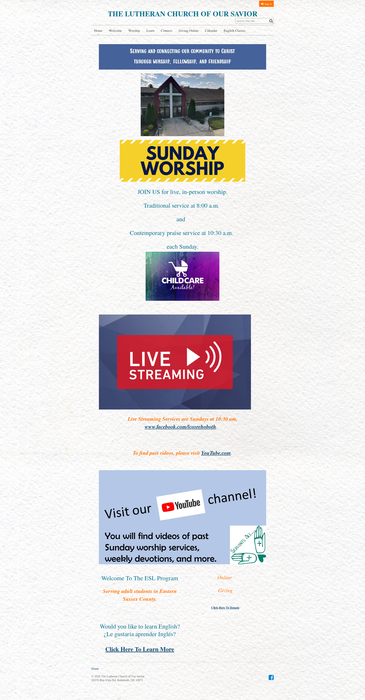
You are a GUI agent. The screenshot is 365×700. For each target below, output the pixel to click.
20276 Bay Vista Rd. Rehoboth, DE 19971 (117, 680)
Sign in (268, 4)
